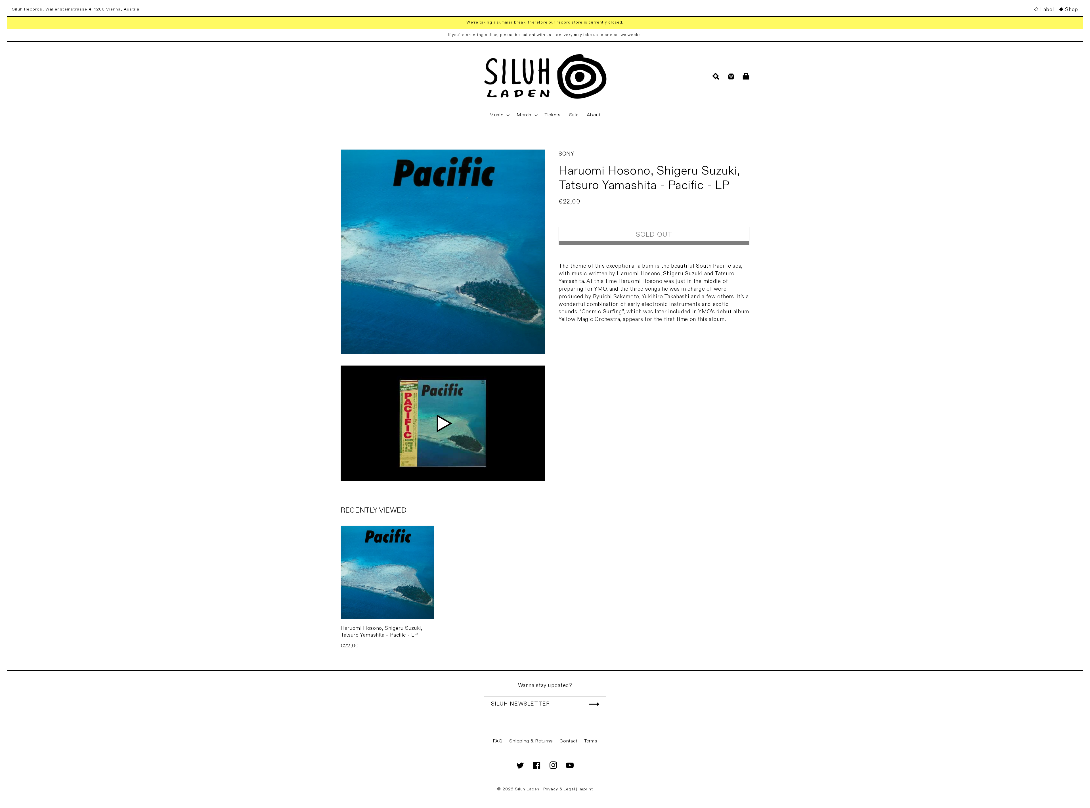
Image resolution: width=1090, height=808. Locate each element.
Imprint (586, 789)
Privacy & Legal (559, 789)
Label (1047, 9)
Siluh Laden (527, 789)
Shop (1071, 9)
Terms (591, 741)
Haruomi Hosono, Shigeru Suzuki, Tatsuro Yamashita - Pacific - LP (381, 631)
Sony (566, 154)
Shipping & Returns (531, 741)
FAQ (498, 741)
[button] (499, 115)
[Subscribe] (594, 704)
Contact (568, 741)
